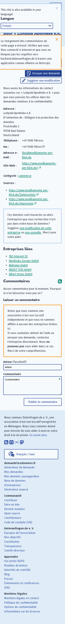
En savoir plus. (38, 435)
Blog (7, 574)
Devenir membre (14, 509)
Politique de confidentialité (21, 602)
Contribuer (10, 500)
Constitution (11, 541)
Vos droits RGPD (14, 561)
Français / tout (25, 454)
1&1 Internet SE (18, 256)
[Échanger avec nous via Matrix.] (17, 441)
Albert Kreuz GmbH (20, 274)
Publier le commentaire (42, 402)
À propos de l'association (19, 533)
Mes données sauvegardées (21, 476)
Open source (12, 513)
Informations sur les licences (22, 611)
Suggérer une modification (43, 80)
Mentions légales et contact (21, 598)
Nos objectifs (12, 537)
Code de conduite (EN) (18, 522)
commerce (24, 175)
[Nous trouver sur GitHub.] (11, 441)
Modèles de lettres (16, 565)
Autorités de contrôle (17, 569)
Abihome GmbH (18, 265)
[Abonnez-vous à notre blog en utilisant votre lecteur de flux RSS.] (6, 441)
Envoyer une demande (46, 73)
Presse (8, 578)
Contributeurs (12, 517)
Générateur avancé (16, 489)
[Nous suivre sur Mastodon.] (22, 441)
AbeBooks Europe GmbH (24, 260)
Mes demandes (13, 472)
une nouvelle (33, 232)
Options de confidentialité (20, 607)
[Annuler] (56, 8)
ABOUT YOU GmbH (20, 269)
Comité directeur (14, 550)
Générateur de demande (19, 467)
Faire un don (11, 504)
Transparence (12, 546)
